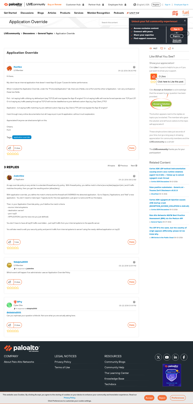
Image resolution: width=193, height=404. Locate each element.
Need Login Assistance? (177, 41)
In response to (25, 269)
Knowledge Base (114, 378)
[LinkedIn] (175, 357)
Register (156, 5)
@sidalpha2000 (14, 312)
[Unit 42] (133, 13)
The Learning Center (117, 372)
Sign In (167, 5)
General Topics (45, 33)
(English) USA (143, 4)
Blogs (41, 13)
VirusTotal (155, 194)
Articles (52, 13)
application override (22, 137)
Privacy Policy (69, 398)
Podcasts (119, 13)
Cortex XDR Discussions (160, 182)
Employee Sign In (181, 5)
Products (65, 13)
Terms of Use (62, 367)
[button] (149, 398)
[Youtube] (166, 357)
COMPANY (11, 356)
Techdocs (110, 384)
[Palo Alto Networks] (29, 348)
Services (78, 13)
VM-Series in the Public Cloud (162, 238)
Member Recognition (98, 13)
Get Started (10, 13)
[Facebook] (184, 357)
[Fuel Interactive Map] (175, 13)
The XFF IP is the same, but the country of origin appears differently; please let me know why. (168, 231)
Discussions (27, 13)
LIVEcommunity (12, 33)
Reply (131, 148)
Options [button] (134, 67)
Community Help (114, 367)
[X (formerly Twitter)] (158, 357)
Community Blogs (115, 361)
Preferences (178, 398)
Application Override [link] (65, 33)
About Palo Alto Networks (19, 361)
